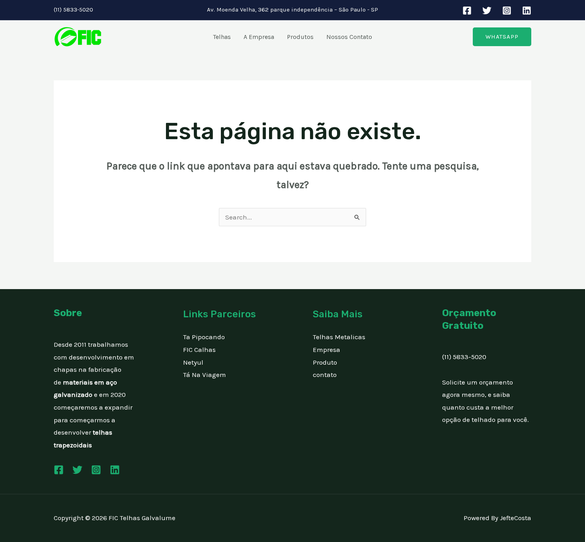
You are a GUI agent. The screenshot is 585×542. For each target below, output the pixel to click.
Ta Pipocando (204, 337)
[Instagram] (506, 10)
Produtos (300, 37)
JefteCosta (515, 518)
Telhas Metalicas (339, 337)
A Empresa (259, 37)
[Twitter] (486, 10)
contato (325, 375)
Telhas (222, 37)
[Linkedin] (526, 10)
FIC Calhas (199, 350)
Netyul (193, 362)
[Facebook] (467, 10)
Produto (325, 362)
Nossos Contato (349, 37)
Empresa (326, 350)
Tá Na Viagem (204, 375)
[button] (502, 36)
